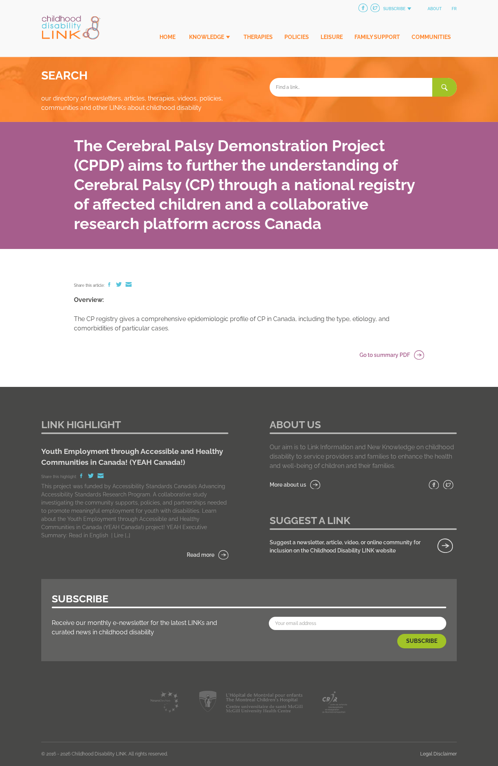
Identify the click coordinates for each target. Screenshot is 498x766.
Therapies (258, 37)
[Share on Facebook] (110, 285)
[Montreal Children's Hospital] (250, 703)
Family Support (377, 37)
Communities (431, 37)
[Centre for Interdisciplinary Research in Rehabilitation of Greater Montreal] (334, 703)
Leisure (332, 37)
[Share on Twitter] (119, 285)
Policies (296, 37)
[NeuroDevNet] (165, 703)
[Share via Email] (128, 285)
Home (167, 37)
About (435, 9)
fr (454, 9)
